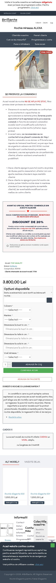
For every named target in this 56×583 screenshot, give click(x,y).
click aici (35, 7)
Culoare (8, 305)
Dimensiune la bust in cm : (16, 325)
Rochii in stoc (15, 417)
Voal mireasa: (10, 353)
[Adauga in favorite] (24, 503)
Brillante (13, 266)
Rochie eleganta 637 (40, 494)
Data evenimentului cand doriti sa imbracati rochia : (24, 294)
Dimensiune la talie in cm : (16, 334)
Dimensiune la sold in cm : (16, 343)
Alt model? (12, 462)
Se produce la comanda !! (21, 94)
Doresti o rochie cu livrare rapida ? (21, 386)
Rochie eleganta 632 (14, 494)
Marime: (7, 315)
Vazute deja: (32, 462)
